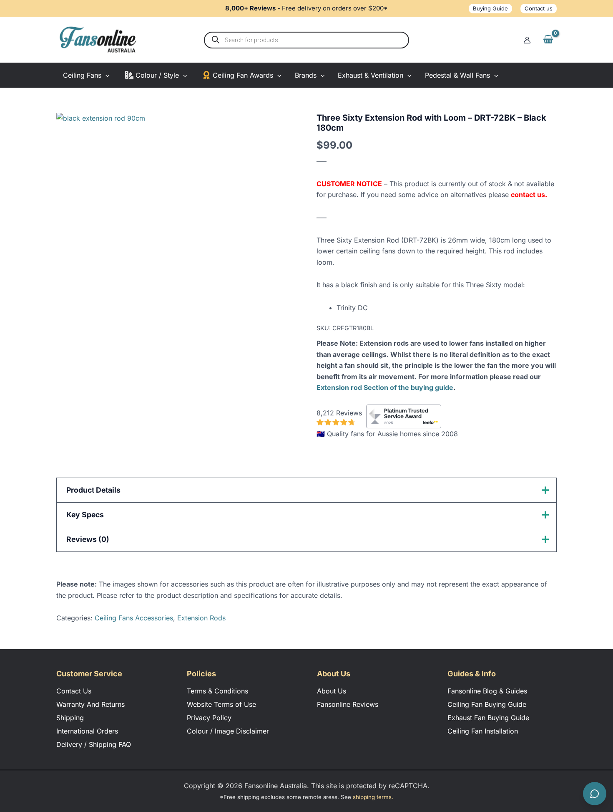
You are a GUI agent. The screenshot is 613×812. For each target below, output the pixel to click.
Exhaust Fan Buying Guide (488, 717)
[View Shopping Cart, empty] (548, 39)
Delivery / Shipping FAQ (93, 744)
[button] (490, 8)
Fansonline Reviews (347, 704)
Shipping (70, 717)
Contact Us (73, 691)
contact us (528, 194)
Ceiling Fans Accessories (134, 618)
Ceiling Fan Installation (482, 731)
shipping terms (372, 797)
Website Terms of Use (221, 704)
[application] (105, 75)
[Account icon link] (527, 40)
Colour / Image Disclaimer (228, 731)
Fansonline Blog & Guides (487, 691)
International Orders (87, 731)
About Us (331, 691)
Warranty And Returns (90, 704)
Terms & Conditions (217, 691)
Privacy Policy (209, 717)
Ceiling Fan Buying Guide (486, 704)
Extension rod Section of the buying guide (385, 387)
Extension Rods (201, 618)
